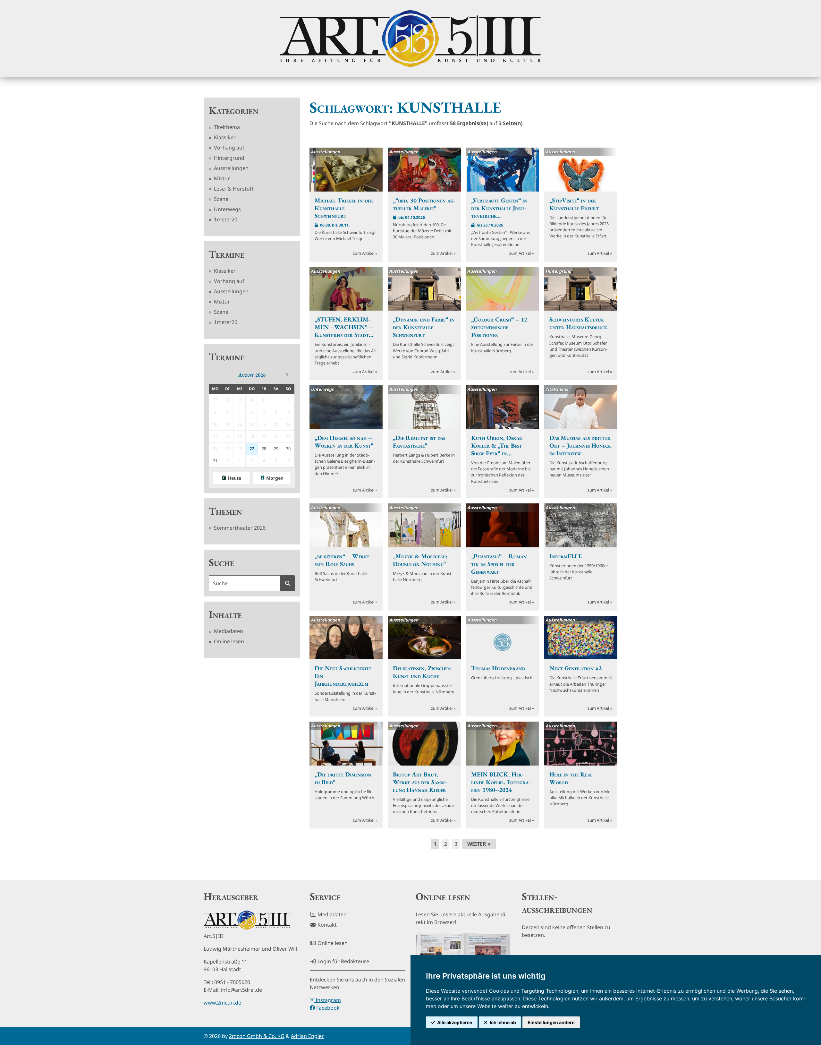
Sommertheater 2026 (239, 527)
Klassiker (224, 137)
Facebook (327, 1007)
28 (264, 448)
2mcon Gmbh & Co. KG (256, 1036)
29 (276, 448)
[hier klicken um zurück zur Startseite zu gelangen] (410, 38)
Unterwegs (227, 209)
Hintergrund (228, 157)
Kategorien (233, 110)
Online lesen (228, 641)
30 (288, 448)
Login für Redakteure (342, 961)
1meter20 (225, 219)
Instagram (327, 1000)
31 (215, 461)
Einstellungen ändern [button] (551, 1022)
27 (252, 448)
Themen (225, 511)
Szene (220, 198)
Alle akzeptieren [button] (454, 1022)
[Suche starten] (288, 583)
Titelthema (226, 127)
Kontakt (326, 924)
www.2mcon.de (222, 1002)
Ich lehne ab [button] (503, 1022)
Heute (234, 478)
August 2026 (252, 375)
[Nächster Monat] (287, 375)
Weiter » (479, 843)
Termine (226, 254)
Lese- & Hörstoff (233, 188)
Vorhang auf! (229, 147)
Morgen (275, 478)
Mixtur (221, 178)
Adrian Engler (307, 1036)
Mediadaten (228, 631)
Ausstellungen (231, 168)
